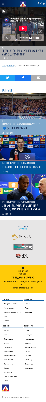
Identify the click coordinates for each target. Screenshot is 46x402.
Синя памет (8, 360)
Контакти (7, 320)
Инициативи (29, 339)
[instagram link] (41, 3)
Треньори (28, 312)
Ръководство (9, 308)
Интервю (7, 368)
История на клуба (10, 304)
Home (4, 65)
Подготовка (8, 339)
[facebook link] (38, 3)
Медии (6, 343)
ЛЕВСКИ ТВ (8, 372)
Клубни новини (30, 347)
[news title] (23, 106)
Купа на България (10, 376)
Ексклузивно (29, 335)
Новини (6, 331)
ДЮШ (6, 316)
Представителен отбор (12, 312)
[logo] (23, 3)
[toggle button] (3, 3)
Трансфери (8, 347)
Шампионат (29, 368)
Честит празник (10, 356)
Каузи (6, 380)
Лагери (27, 351)
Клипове (28, 343)
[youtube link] (44, 3)
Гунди (27, 308)
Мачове (28, 356)
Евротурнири (8, 351)
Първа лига (8, 364)
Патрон (27, 304)
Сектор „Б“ (29, 360)
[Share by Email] (38, 78)
